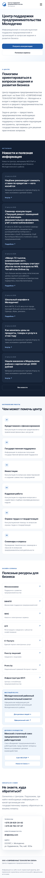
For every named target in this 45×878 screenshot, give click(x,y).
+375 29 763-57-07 (13, 826)
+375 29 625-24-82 (13, 823)
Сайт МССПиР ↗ (22, 758)
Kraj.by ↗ (8, 197)
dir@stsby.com (11, 835)
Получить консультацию (23, 46)
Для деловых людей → (22, 714)
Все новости (23, 387)
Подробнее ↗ (10, 244)
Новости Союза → (22, 764)
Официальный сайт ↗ (22, 720)
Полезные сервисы (22, 53)
